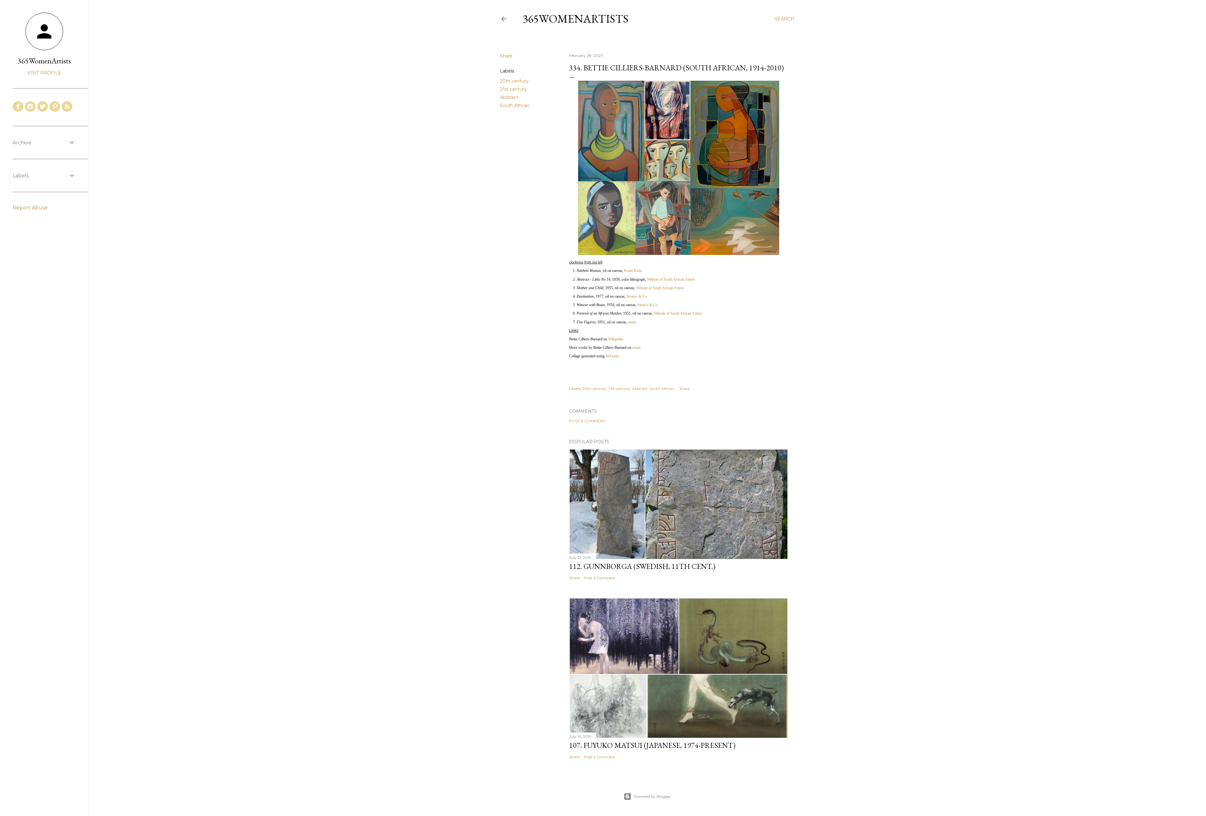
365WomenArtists (575, 18)
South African (515, 105)
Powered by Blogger (652, 796)
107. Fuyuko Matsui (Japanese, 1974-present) (652, 745)
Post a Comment (587, 421)
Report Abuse (30, 208)
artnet (632, 322)
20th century (514, 81)
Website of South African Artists (671, 279)
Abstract (509, 97)
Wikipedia (615, 339)
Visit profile (44, 73)
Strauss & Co (637, 296)
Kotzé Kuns (633, 270)
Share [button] (506, 56)
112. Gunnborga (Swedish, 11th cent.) (642, 566)
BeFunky (612, 356)
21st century (513, 89)
